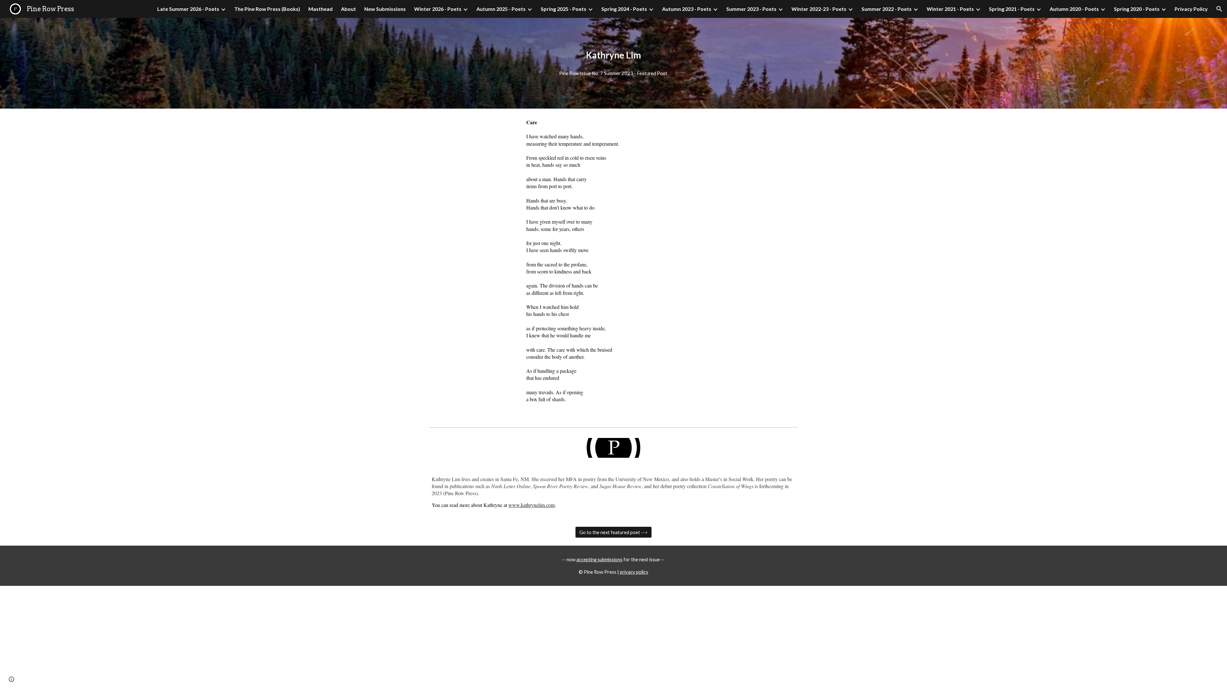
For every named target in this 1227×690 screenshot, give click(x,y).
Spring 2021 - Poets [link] (1012, 9)
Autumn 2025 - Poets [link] (501, 9)
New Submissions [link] (385, 9)
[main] (613, 55)
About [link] (348, 9)
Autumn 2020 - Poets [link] (1074, 9)
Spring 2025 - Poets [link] (563, 9)
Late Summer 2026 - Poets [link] (188, 9)
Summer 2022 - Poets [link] (886, 9)
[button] (1219, 9)
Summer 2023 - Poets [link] (751, 9)
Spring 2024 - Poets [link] (624, 9)
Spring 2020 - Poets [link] (1137, 9)
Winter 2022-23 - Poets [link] (818, 9)
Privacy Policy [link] (1191, 9)
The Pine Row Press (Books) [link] (267, 9)
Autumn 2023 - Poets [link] (686, 9)
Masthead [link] (320, 9)
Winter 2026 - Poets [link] (437, 9)
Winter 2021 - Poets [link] (950, 9)
